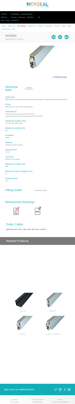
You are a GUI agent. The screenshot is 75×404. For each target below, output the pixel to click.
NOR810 (52, 311)
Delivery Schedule (37, 399)
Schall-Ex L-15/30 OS (52, 334)
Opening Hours (37, 402)
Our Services (14, 402)
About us (14, 399)
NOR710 (22, 311)
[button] (5, 14)
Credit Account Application (60, 402)
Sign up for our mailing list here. (19, 389)
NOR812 (22, 334)
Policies (60, 399)
